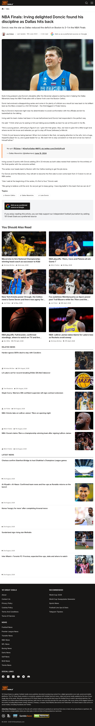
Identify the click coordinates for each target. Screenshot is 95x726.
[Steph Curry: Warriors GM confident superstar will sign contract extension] (84, 401)
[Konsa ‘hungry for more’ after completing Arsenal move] (84, 516)
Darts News (6, 652)
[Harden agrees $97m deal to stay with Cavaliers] (84, 360)
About (4, 595)
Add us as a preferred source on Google (71, 34)
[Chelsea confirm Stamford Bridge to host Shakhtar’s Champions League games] (84, 468)
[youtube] (18, 676)
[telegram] (23, 676)
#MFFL (38, 149)
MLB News (6, 661)
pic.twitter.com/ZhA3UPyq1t (53, 149)
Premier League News (10, 631)
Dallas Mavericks (28, 195)
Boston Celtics (10, 195)
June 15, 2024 (41, 153)
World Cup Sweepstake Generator (62, 599)
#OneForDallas (29, 149)
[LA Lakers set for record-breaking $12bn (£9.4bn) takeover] (84, 381)
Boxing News (7, 648)
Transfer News (7, 636)
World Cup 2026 (55, 595)
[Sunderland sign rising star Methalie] (84, 540)
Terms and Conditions (10, 612)
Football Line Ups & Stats (58, 608)
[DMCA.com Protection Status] (41, 717)
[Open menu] (91, 3)
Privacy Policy (7, 603)
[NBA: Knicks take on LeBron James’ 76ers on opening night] (84, 421)
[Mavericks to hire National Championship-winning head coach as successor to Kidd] (24, 243)
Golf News (5, 657)
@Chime (17, 149)
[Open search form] (86, 3)
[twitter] (8, 676)
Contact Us (6, 599)
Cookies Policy (7, 608)
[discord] (28, 676)
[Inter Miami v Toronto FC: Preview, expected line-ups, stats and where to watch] (84, 564)
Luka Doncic (44, 195)
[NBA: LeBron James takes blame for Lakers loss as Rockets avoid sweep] (71, 319)
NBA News (6, 640)
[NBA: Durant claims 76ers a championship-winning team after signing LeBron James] (84, 441)
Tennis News (6, 665)
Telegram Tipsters (56, 612)
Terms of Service (8, 616)
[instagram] (13, 676)
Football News (7, 627)
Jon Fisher (10, 34)
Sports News (54, 603)
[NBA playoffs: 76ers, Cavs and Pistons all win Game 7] (71, 243)
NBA (7, 9)
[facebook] (3, 676)
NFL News (5, 644)
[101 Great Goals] (47, 688)
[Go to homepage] (7, 3)
